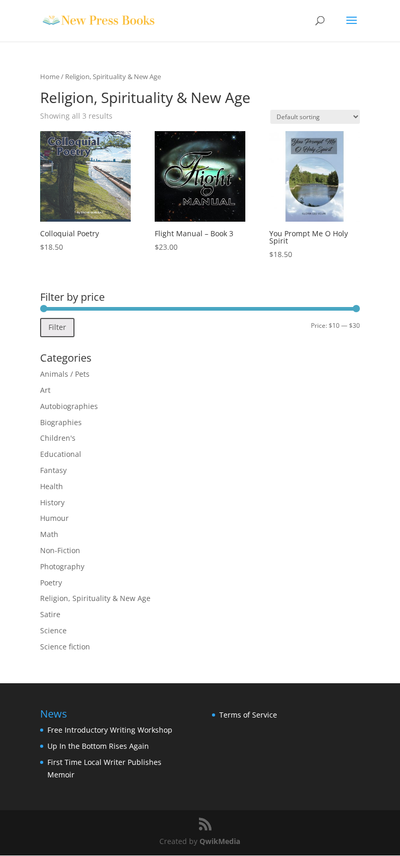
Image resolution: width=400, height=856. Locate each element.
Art (45, 390)
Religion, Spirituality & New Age (95, 598)
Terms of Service (248, 715)
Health (51, 486)
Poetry (51, 582)
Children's (58, 438)
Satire (50, 614)
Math (49, 534)
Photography (62, 566)
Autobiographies (69, 406)
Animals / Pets (65, 374)
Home (49, 76)
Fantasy (53, 470)
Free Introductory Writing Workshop (109, 730)
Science (53, 630)
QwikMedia (219, 841)
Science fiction (65, 646)
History (52, 502)
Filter (57, 327)
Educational (60, 454)
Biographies (61, 422)
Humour (54, 518)
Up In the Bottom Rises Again (98, 746)
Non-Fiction (60, 550)
